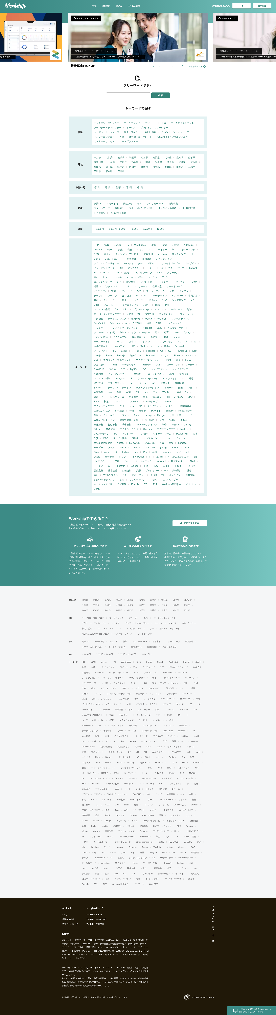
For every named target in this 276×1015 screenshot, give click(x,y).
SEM (171, 374)
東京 (162, 443)
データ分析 (135, 374)
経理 (154, 452)
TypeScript (135, 355)
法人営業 (117, 277)
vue (110, 392)
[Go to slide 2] (163, 65)
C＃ (125, 475)
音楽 (157, 332)
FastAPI (121, 466)
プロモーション (165, 341)
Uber (96, 305)
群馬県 (156, 167)
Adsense (124, 447)
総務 (189, 309)
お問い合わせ (75, 997)
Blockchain (138, 457)
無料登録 (262, 5)
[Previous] (154, 66)
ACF (186, 447)
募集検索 (106, 6)
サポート (151, 268)
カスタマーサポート (177, 328)
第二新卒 (157, 397)
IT (176, 305)
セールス (131, 127)
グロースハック (116, 374)
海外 (115, 364)
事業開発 (193, 295)
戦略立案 (190, 475)
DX (116, 309)
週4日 (108, 187)
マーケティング (132, 123)
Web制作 (167, 392)
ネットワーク (129, 433)
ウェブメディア (180, 369)
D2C (105, 438)
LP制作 (144, 433)
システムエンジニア (178, 457)
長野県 (168, 167)
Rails (96, 401)
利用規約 (86, 997)
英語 (138, 470)
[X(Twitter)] (213, 941)
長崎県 (144, 167)
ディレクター (147, 282)
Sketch (175, 245)
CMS (153, 245)
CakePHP (99, 369)
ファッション (187, 314)
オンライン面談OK (168, 208)
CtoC (164, 300)
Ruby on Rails (101, 337)
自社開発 (179, 383)
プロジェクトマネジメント (117, 360)
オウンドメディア (143, 272)
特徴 (94, 6)
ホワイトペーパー (171, 263)
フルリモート (111, 305)
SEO (96, 254)
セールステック (144, 461)
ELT (155, 484)
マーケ (130, 277)
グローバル (99, 332)
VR (187, 341)
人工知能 (137, 323)
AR (196, 341)
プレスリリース (116, 397)
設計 (96, 475)
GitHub (97, 429)
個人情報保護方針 (98, 997)
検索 (160, 95)
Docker (117, 245)
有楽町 (166, 466)
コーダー (189, 364)
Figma (164, 245)
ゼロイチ (165, 383)
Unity (176, 332)
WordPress (140, 245)
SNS (159, 272)
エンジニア (128, 286)
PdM (168, 360)
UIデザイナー (178, 461)
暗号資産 (109, 457)
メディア (112, 295)
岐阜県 (120, 167)
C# (179, 341)
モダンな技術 (120, 337)
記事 (131, 341)
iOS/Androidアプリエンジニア (172, 137)
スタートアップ (102, 208)
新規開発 (133, 397)
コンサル (164, 355)
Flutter (177, 355)
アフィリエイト (116, 383)
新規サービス (133, 314)
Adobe (123, 332)
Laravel (193, 268)
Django (187, 332)
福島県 (97, 167)
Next (194, 351)
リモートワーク (175, 286)
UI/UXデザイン (101, 433)
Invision (98, 249)
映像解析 (126, 424)
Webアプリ (121, 346)
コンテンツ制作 (102, 378)
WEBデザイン (160, 295)
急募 (139, 203)
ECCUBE (150, 443)
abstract (175, 447)
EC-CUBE (134, 443)
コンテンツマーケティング (107, 282)
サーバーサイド (102, 341)
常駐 (96, 415)
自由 (180, 387)
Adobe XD (189, 245)
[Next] (182, 66)
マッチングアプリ (103, 484)
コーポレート (175, 309)
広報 (163, 123)
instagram (120, 378)
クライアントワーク (104, 268)
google (111, 447)
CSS (117, 272)
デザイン (152, 263)
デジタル (162, 318)
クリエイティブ (130, 305)
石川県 (120, 171)
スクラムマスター (175, 323)
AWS (106, 245)
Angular (175, 424)
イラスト (119, 341)
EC (144, 369)
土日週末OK (188, 208)
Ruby (167, 346)
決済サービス (157, 475)
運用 (96, 286)
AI (126, 323)
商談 (122, 480)
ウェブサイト (170, 378)
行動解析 (112, 424)
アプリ (165, 277)
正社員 (159, 457)
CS (137, 392)
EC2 (96, 272)
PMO (155, 466)
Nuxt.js (183, 420)
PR (137, 295)
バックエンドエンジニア (106, 123)
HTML (106, 272)
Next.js (97, 355)
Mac (171, 443)
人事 (121, 137)
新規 (145, 397)
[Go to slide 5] (176, 65)
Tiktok (178, 466)
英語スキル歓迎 (118, 213)
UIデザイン (190, 263)
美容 (195, 433)
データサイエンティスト (183, 123)
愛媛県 (158, 162)
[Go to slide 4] (171, 65)
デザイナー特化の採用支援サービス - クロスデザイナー (119, 944)
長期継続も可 (139, 337)
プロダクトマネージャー (148, 360)
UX (146, 295)
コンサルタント (167, 314)
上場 (145, 466)
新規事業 (173, 203)
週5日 (97, 187)
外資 (112, 332)
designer (166, 452)
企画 (96, 360)
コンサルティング (180, 318)
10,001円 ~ (162, 229)
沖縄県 (182, 162)
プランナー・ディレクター (107, 127)
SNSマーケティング (146, 424)
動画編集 (126, 470)
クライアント (154, 406)
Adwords (183, 374)
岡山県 (132, 167)
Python (149, 318)
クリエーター (110, 300)
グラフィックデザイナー (106, 263)
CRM (125, 309)
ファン (125, 415)
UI (192, 254)
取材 (174, 249)
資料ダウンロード (70, 924)
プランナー (165, 282)
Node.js (184, 429)
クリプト (123, 457)
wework (169, 401)
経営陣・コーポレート (140, 137)
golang (163, 447)
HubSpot (147, 328)
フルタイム (135, 401)
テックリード (101, 328)
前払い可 (127, 203)
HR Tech (152, 300)
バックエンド (110, 286)
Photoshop (131, 259)
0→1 (153, 383)
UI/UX (165, 337)
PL (115, 433)
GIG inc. (197, 997)
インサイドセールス (131, 291)
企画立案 (157, 286)
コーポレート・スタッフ (106, 132)
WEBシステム (110, 475)
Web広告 (134, 254)
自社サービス (101, 277)
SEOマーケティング (104, 480)
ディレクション (164, 259)
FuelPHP (168, 387)
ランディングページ (148, 378)
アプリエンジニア (166, 429)
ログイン (241, 5)
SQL (96, 438)
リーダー (98, 447)
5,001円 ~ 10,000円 (142, 229)
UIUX (195, 282)
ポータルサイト (130, 364)
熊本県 (109, 171)
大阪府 (109, 157)
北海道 (146, 162)
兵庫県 (168, 157)
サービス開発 (120, 438)
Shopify (170, 410)
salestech (161, 461)
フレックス (119, 401)
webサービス (153, 401)
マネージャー (138, 475)
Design (161, 415)
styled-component (103, 443)
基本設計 (112, 470)
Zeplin (110, 249)
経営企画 (149, 314)
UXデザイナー (101, 461)
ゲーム (189, 415)
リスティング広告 (154, 374)
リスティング (179, 254)
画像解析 (98, 424)
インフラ (183, 291)
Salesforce (115, 323)
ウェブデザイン (159, 369)
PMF (167, 305)
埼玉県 (132, 157)
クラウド (98, 295)
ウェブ (191, 387)
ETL (146, 484)
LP (131, 378)
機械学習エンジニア (130, 420)
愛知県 (179, 157)
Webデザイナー (102, 346)
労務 (130, 249)
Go (161, 351)
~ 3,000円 (99, 229)
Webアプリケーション (147, 387)
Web (178, 360)
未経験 (112, 369)
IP (150, 457)
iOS (133, 346)
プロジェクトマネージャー (154, 127)
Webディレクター (133, 263)
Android (189, 355)
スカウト (152, 277)
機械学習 (135, 318)
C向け (124, 351)
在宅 (128, 392)
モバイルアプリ (170, 480)
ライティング (188, 249)
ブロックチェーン (176, 438)
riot (115, 452)
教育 (166, 332)
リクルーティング (138, 480)
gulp (106, 452)
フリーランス (174, 272)
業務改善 (110, 429)
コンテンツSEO (175, 397)
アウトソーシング (129, 429)
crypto (97, 457)
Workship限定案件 (171, 484)
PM (127, 245)
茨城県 (120, 157)
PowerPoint (182, 433)
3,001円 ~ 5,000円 (118, 229)
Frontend (150, 355)
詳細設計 (177, 470)
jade (136, 452)
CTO (158, 323)
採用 (140, 277)
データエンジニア (117, 318)
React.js (121, 355)
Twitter (137, 447)
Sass (131, 383)
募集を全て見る (196, 66)
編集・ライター (132, 132)
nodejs (148, 415)
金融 (161, 420)
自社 (119, 392)
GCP (170, 351)
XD (121, 268)
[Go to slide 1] (159, 65)
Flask (192, 461)
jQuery (187, 424)
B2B (123, 369)
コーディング (173, 364)
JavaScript (99, 323)
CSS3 (159, 364)
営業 (113, 291)
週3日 (118, 187)
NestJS (120, 443)
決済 (121, 406)
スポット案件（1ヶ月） (141, 208)
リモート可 (112, 203)
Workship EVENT (94, 914)
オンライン (175, 475)
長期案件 (119, 208)
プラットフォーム (155, 291)
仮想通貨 (149, 420)
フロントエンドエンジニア (175, 132)
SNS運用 (119, 410)
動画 (96, 300)
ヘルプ (65, 914)
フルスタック (101, 364)
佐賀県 (193, 162)
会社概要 (65, 997)
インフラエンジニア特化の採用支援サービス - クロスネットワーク (92, 947)
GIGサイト (67, 940)
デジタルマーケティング (125, 328)
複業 (106, 401)
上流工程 (190, 466)
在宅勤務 (98, 392)
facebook (162, 254)
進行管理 (98, 383)
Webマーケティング (114, 254)
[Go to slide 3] (167, 65)
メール (142, 383)
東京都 (97, 157)
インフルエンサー (152, 438)
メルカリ (136, 351)
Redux (137, 415)
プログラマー (152, 470)
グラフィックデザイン (119, 387)
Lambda (182, 443)
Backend (179, 346)
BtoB (157, 305)
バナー (146, 305)
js (183, 378)
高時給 (154, 337)
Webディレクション (104, 420)
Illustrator (146, 259)
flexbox (125, 452)
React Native (185, 410)
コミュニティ (151, 392)
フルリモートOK (155, 203)
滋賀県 (170, 162)
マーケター (181, 282)
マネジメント (145, 341)
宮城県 (191, 167)
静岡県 (135, 162)
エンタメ (154, 346)
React (109, 355)
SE (195, 457)
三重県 (97, 171)
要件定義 (98, 470)
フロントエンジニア (104, 406)
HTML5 (147, 364)
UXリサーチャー (122, 461)
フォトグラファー (128, 141)
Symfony (147, 429)
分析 (131, 410)
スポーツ (98, 397)
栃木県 (109, 167)
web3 (178, 452)
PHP (96, 245)
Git (161, 268)
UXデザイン (100, 291)
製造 (189, 470)
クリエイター (110, 415)
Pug (145, 452)
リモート (143, 286)
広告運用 (148, 254)
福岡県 (156, 157)
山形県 (191, 157)
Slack (97, 259)
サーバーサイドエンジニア (107, 314)
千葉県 (111, 162)
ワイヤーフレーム (162, 433)
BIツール (98, 387)
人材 (172, 291)
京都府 (123, 162)
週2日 (129, 187)
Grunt (96, 452)
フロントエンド (113, 259)
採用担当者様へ (69, 919)
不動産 (135, 438)
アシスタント (134, 268)
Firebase (150, 351)
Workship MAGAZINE (96, 919)
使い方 (119, 6)
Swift (142, 346)
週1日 (140, 187)
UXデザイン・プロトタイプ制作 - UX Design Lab (97, 940)
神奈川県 (98, 162)
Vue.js (177, 337)
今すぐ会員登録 (191, 523)
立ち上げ (126, 295)
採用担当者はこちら (221, 6)
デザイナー (151, 123)
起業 (148, 323)
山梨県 (179, 167)
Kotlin (172, 420)
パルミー (170, 406)
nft (187, 452)
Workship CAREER (95, 924)
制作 (164, 424)
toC (114, 351)
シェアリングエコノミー (184, 300)
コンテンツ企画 (102, 309)
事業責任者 (186, 406)
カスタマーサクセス (104, 141)
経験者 (142, 410)
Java (131, 406)
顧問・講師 (151, 132)
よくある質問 (134, 6)
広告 (124, 300)
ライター (162, 249)
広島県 (144, 157)
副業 (120, 249)
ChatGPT (98, 489)
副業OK (98, 203)
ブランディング (141, 309)
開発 (190, 378)
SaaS (159, 328)
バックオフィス (145, 249)
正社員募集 (99, 213)
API (140, 406)
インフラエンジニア (104, 137)
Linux (188, 360)
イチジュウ (191, 484)
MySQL (134, 369)
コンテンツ (137, 300)
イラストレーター (140, 332)
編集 (126, 272)
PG (166, 470)
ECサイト (156, 410)
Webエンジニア (102, 410)
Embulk (135, 484)
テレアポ (158, 309)
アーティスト (101, 351)
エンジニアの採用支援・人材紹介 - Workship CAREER (118, 951)
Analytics (98, 374)
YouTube (150, 447)
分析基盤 (121, 484)
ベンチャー (177, 295)
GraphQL (182, 351)
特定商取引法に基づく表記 (117, 997)
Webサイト (182, 392)
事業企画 (98, 318)
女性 (155, 480)
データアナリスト (103, 466)
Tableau (134, 466)
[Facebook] (213, 936)
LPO (190, 397)
